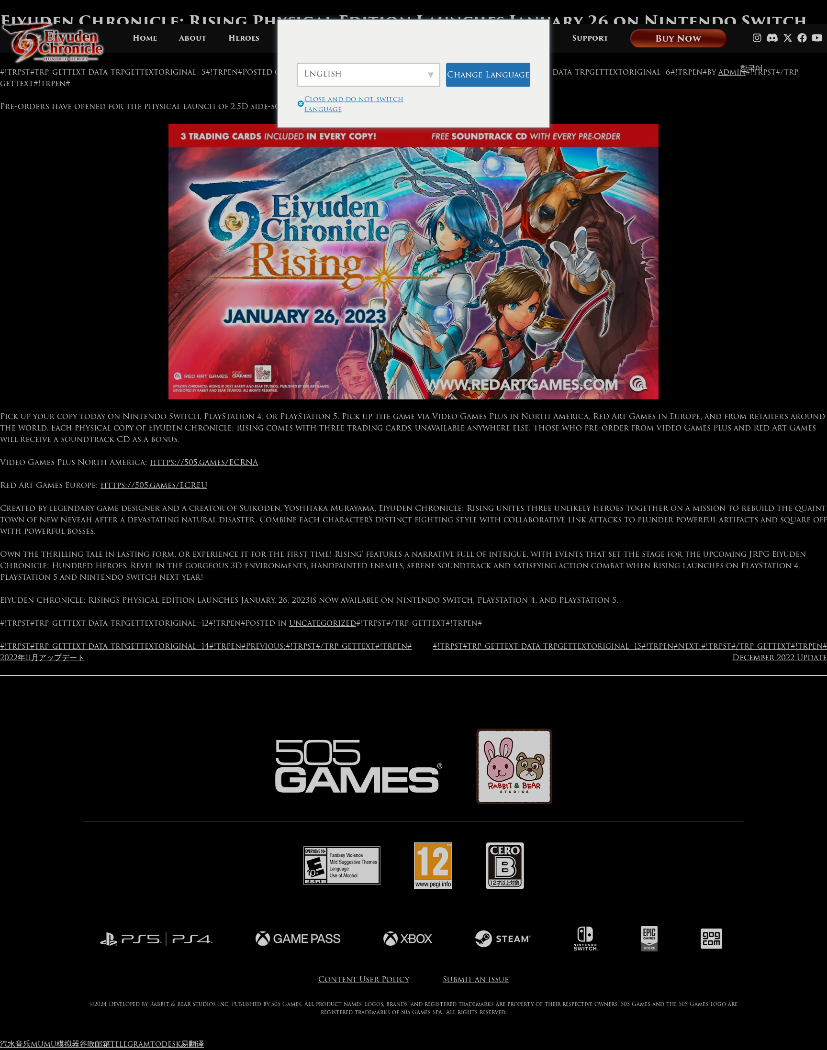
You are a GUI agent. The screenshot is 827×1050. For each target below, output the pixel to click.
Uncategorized (322, 623)
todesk (165, 1044)
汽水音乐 (15, 1044)
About (192, 38)
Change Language (488, 74)
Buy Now (678, 38)
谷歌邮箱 (94, 1044)
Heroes (243, 38)
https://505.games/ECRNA (204, 462)
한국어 (751, 68)
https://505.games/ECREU (154, 485)
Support (590, 38)
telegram (130, 1044)
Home (145, 38)
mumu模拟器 (55, 1044)
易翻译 (192, 1044)
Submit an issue (476, 979)
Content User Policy (363, 979)
